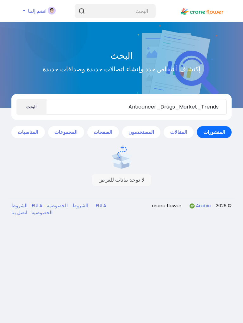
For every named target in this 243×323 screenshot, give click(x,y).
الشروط (79, 205)
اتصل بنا (19, 212)
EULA (100, 205)
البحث (31, 107)
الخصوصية (57, 205)
